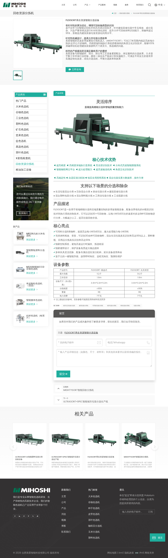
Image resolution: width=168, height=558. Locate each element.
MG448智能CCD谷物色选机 (35, 268)
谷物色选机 (22, 112)
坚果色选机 (22, 135)
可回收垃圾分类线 (98, 306)
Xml (120, 553)
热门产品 (21, 101)
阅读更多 (31, 240)
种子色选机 (94, 508)
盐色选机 (21, 141)
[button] (154, 447)
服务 (126, 4)
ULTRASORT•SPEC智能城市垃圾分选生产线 (66, 458)
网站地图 (111, 553)
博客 (63, 526)
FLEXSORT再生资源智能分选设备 (81, 333)
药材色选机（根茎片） (35, 317)
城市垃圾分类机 (111, 306)
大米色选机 (22, 106)
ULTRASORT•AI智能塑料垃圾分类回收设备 (29, 458)
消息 (63, 514)
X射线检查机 (23, 158)
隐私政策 (129, 553)
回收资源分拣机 (124, 13)
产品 (86, 4)
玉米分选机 (94, 532)
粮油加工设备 (24, 170)
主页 (63, 4)
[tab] (59, 93)
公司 (75, 4)
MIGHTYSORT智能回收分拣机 (136, 457)
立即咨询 (76, 69)
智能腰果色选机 (34, 300)
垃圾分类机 (137, 306)
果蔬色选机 (22, 147)
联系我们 (140, 4)
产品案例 (101, 4)
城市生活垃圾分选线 (69, 306)
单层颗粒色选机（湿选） (34, 285)
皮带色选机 (94, 514)
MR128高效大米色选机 (35, 235)
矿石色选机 (22, 129)
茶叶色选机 (22, 152)
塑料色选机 (22, 124)
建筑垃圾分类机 (83, 306)
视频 (115, 4)
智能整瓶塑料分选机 (35, 251)
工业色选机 (22, 118)
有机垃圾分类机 (125, 306)
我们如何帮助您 (24, 186)
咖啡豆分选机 (95, 526)
